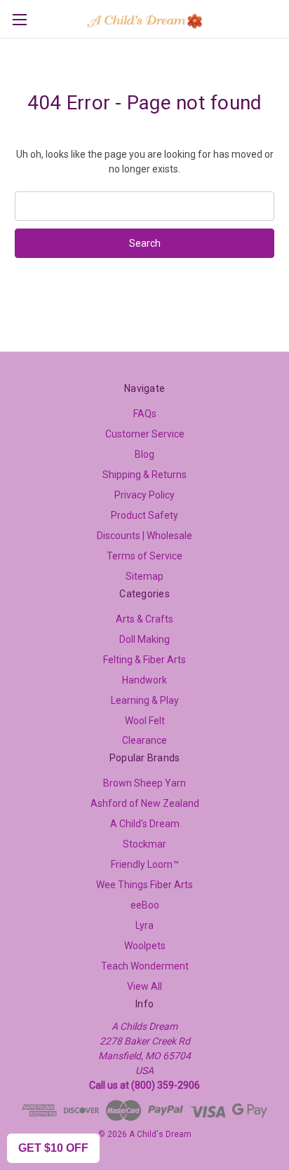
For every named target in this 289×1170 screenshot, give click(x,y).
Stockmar (144, 844)
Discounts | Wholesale (144, 535)
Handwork (144, 680)
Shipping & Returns (144, 474)
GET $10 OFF (53, 1148)
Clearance (144, 740)
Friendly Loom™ (145, 864)
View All (144, 986)
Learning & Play (145, 700)
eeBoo (144, 905)
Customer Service (144, 434)
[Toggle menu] (19, 19)
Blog (144, 454)
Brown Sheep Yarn (144, 783)
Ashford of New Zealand (144, 803)
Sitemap (144, 576)
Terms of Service (144, 556)
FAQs (144, 413)
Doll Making (144, 639)
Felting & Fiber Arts (144, 659)
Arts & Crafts (144, 619)
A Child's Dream (145, 823)
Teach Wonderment (145, 966)
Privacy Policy (144, 495)
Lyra (144, 925)
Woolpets (145, 945)
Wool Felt (145, 720)
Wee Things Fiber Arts (144, 884)
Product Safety (144, 515)
